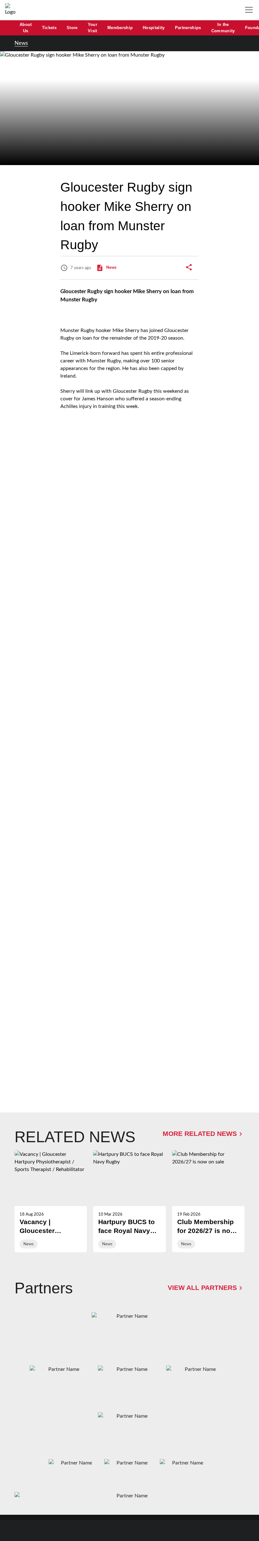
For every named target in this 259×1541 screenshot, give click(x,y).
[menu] (250, 10)
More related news (200, 1133)
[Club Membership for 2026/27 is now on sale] (208, 1201)
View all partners (202, 1287)
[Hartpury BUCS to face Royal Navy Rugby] (129, 1201)
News (21, 43)
